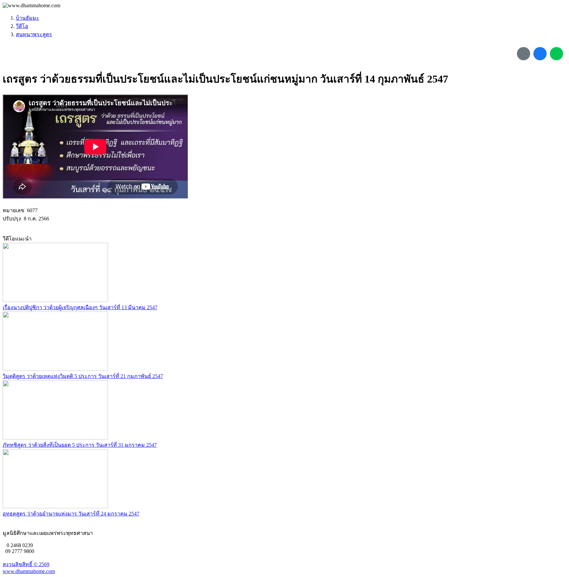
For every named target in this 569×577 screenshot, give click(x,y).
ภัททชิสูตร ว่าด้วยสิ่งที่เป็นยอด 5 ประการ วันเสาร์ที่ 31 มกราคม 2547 (80, 445)
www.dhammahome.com (29, 571)
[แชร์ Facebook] (540, 53)
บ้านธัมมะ (27, 18)
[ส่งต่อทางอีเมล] (523, 53)
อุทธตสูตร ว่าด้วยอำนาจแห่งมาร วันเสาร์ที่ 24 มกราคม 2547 (71, 513)
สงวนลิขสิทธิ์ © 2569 (26, 564)
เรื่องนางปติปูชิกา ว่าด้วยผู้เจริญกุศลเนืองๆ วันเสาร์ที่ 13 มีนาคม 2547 (80, 307)
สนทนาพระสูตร (34, 34)
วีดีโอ (22, 26)
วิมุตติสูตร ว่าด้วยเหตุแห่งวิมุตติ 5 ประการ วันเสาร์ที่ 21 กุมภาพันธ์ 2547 (83, 376)
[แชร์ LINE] (556, 53)
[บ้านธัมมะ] (31, 6)
